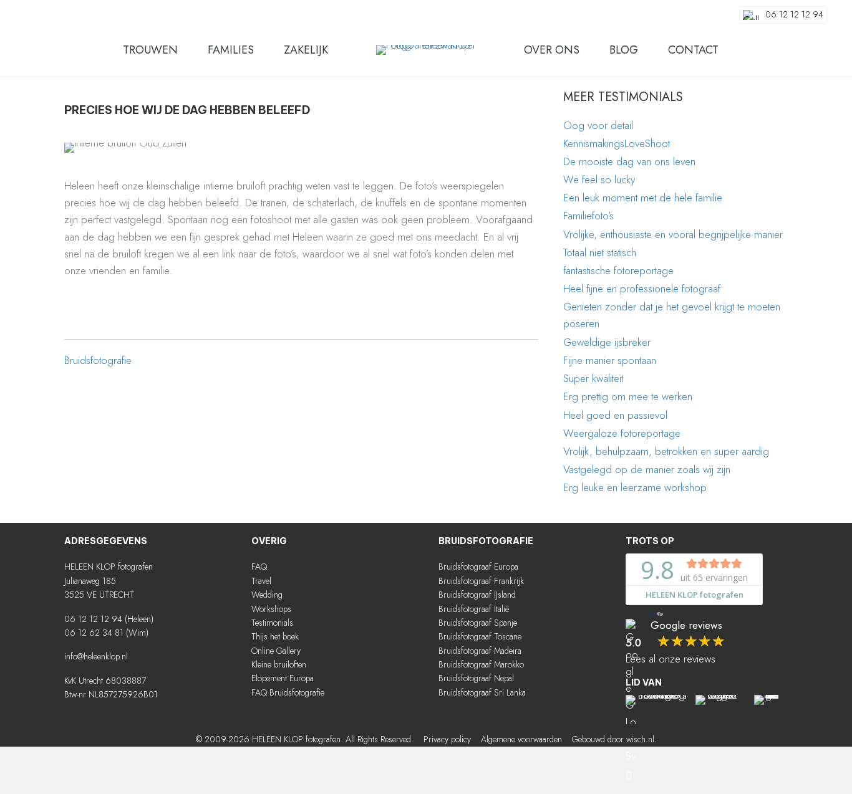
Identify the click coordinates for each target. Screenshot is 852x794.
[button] (257, 718)
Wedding (267, 594)
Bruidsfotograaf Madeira (479, 650)
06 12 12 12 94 (93, 619)
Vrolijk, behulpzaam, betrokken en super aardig (666, 451)
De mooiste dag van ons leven (629, 161)
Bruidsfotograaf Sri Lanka (482, 692)
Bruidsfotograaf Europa (478, 566)
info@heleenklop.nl (96, 656)
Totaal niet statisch (599, 252)
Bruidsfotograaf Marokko (481, 664)
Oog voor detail (598, 125)
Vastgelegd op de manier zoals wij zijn (646, 469)
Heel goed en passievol (615, 415)
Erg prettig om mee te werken (627, 396)
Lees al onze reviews (670, 658)
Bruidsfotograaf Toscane (479, 636)
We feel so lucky (599, 179)
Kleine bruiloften (278, 664)
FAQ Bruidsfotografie (287, 692)
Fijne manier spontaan (609, 360)
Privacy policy (447, 739)
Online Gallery (276, 650)
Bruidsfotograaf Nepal (476, 678)
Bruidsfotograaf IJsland (477, 594)
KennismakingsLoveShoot (616, 143)
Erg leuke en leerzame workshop (635, 487)
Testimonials (272, 622)
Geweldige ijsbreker (607, 342)
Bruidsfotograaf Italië (473, 609)
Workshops (271, 609)
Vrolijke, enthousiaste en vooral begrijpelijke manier (673, 234)
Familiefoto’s (588, 215)
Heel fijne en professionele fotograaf (641, 288)
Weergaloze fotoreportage (621, 433)
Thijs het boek (275, 636)
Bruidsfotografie (98, 360)
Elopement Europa (282, 678)
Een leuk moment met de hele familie (642, 197)
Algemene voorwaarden (521, 739)
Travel (261, 581)
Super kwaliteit (593, 378)
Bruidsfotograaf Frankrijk (481, 581)
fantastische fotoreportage (618, 270)
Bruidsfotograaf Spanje (477, 622)
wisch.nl (640, 739)
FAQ (259, 566)
